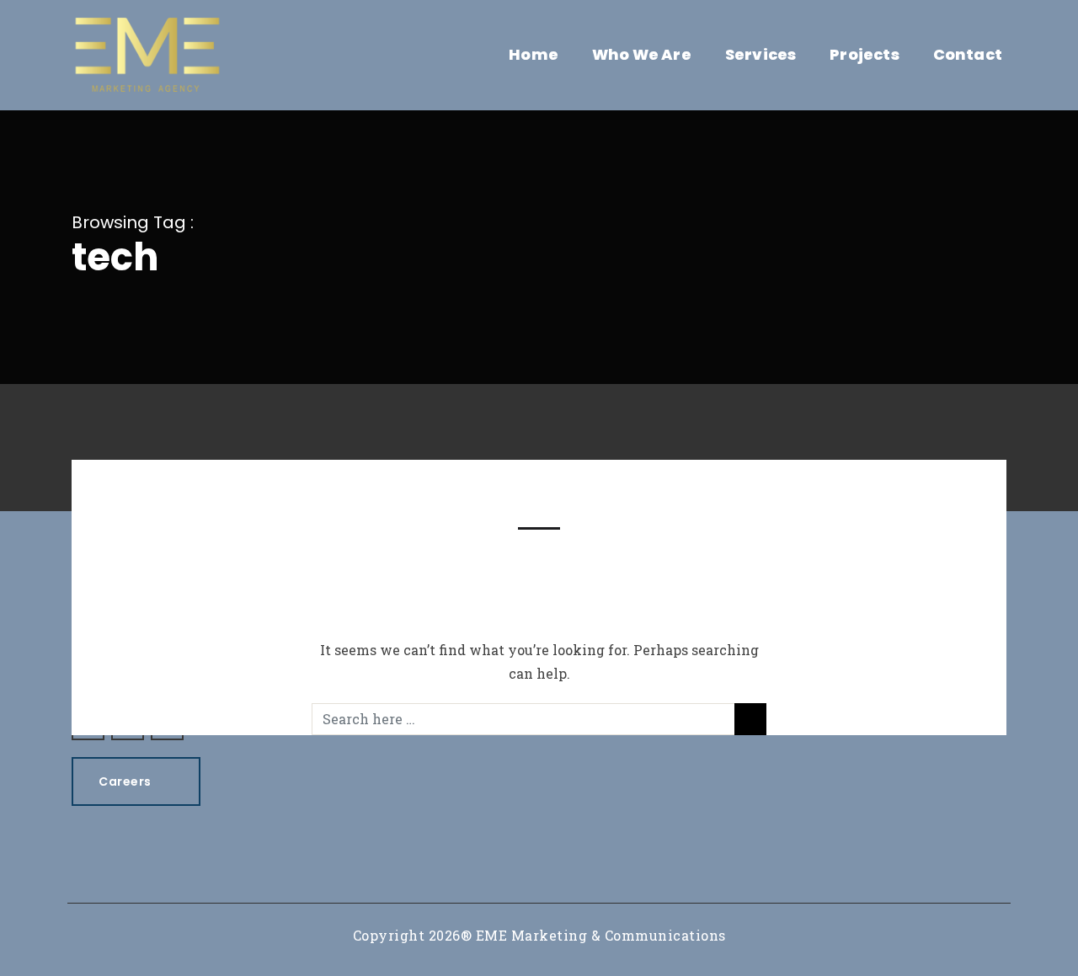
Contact (967, 54)
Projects (864, 54)
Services (760, 54)
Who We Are (641, 54)
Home (533, 54)
